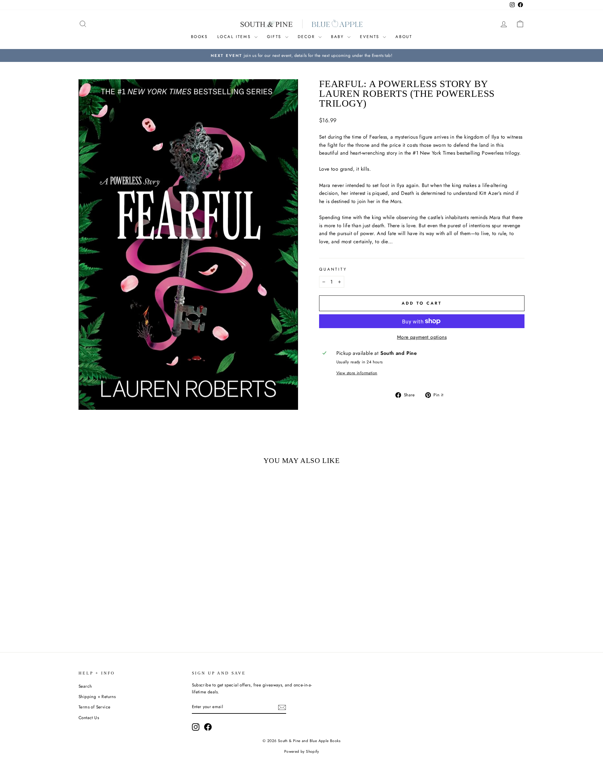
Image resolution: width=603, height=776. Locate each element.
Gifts (275, 37)
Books (199, 37)
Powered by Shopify (301, 751)
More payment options (422, 337)
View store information (357, 373)
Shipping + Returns (97, 696)
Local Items (235, 37)
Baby (338, 37)
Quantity (333, 269)
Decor (307, 37)
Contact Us (89, 717)
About (403, 37)
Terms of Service (94, 707)
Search (85, 686)
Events (370, 37)
